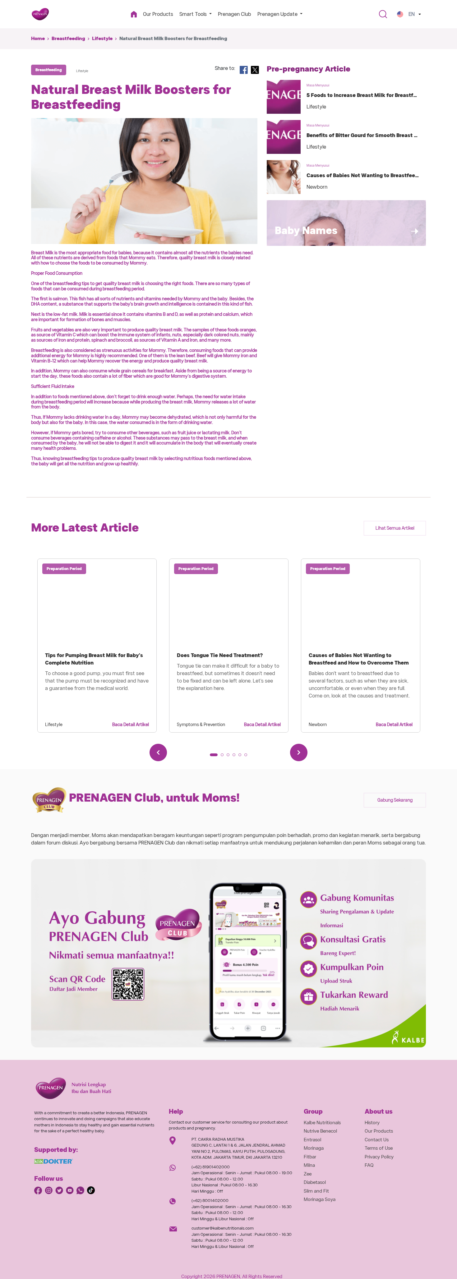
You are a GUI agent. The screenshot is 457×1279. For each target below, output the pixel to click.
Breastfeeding (68, 38)
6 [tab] (248, 757)
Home (38, 38)
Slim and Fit (316, 1191)
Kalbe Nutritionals (322, 1122)
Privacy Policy (379, 1157)
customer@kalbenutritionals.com (223, 1228)
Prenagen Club (234, 14)
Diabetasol (315, 1182)
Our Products (158, 14)
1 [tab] (213, 757)
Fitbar (310, 1157)
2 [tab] (224, 757)
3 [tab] (230, 757)
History (372, 1122)
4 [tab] (236, 757)
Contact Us (377, 1140)
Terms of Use (379, 1148)
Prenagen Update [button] (278, 14)
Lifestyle (102, 38)
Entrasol (312, 1140)
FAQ (369, 1165)
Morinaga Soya (319, 1199)
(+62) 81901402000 (211, 1167)
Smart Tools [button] (193, 14)
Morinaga (314, 1148)
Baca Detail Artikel (130, 724)
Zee (308, 1174)
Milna (309, 1165)
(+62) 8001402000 (210, 1200)
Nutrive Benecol (320, 1131)
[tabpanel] (97, 646)
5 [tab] (242, 757)
